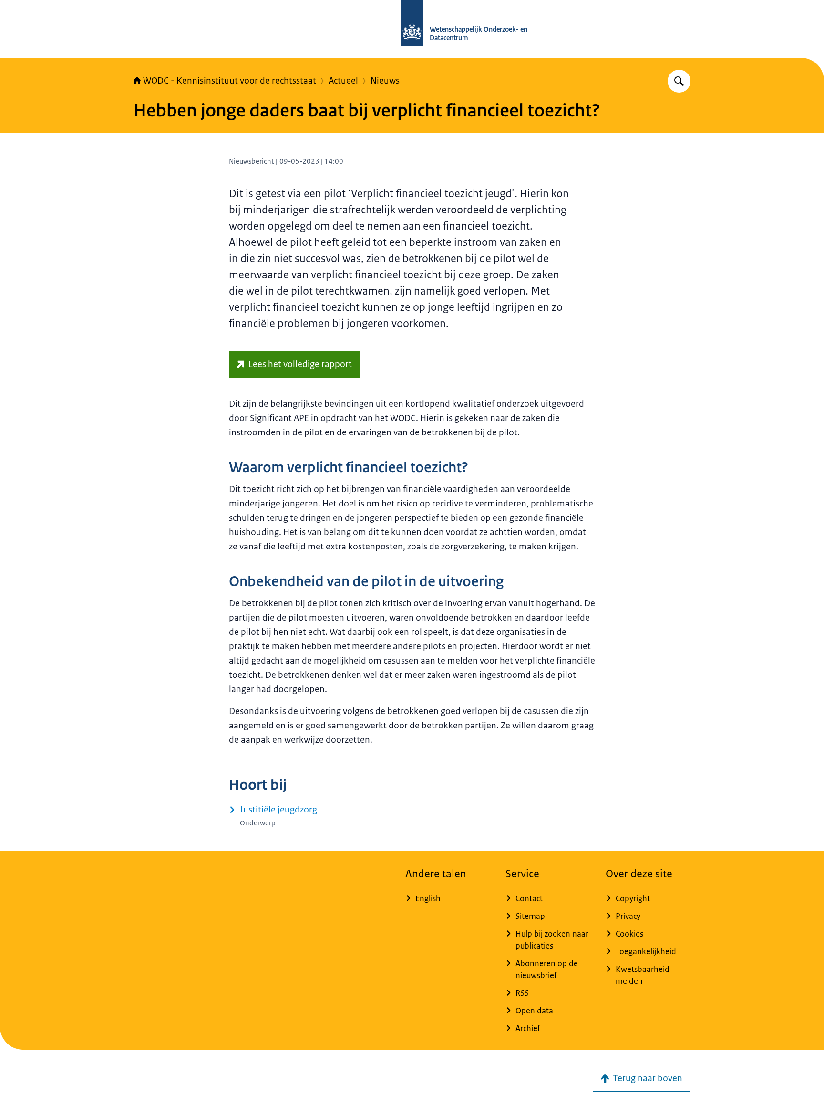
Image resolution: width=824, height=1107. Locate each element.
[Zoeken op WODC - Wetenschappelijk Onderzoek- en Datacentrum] (679, 81)
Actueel (343, 80)
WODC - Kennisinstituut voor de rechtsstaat (229, 80)
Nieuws (385, 80)
